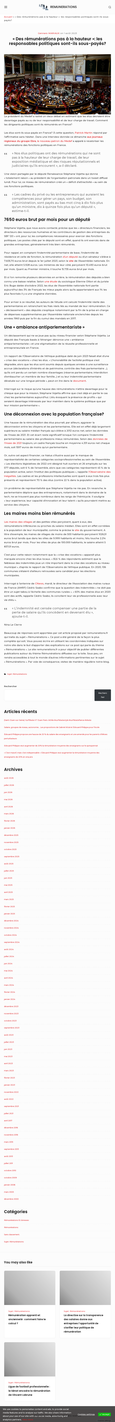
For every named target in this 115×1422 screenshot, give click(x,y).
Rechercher (10, 686)
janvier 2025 (9, 914)
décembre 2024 (11, 921)
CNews (39, 583)
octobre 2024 (10, 935)
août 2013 (8, 1156)
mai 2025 (8, 885)
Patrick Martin (83, 132)
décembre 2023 (11, 1006)
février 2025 (9, 906)
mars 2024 (9, 985)
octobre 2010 (10, 1170)
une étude (50, 281)
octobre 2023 (10, 1021)
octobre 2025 (10, 849)
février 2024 (9, 992)
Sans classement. (12, 1234)
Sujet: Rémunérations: (17, 674)
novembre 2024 (11, 928)
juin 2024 (8, 964)
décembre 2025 (11, 835)
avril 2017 (8, 1121)
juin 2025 (8, 878)
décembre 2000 (11, 1199)
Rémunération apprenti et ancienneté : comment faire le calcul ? (27, 1319)
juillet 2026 (9, 785)
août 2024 (9, 949)
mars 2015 (8, 1142)
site (71, 260)
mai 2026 (8, 799)
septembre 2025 (11, 856)
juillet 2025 (9, 871)
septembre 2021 (11, 1106)
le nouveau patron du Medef (54, 141)
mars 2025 (9, 899)
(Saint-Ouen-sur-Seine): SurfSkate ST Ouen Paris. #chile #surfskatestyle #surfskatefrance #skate (47, 720)
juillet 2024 (9, 956)
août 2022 (8, 1099)
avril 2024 (8, 978)
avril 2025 (8, 892)
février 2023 (9, 1078)
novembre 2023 (11, 1014)
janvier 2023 (9, 1085)
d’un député (70, 256)
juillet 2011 (8, 1163)
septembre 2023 (11, 1028)
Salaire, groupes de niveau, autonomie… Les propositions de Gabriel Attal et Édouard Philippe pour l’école (51, 727)
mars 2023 (9, 1071)
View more (27, 1419)
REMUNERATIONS (63, 7)
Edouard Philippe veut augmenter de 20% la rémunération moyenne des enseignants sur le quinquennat (51, 746)
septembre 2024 (11, 942)
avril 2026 (8, 807)
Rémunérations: (11, 1227)
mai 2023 (8, 1056)
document (79, 380)
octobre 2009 (10, 1178)
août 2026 (9, 778)
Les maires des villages (18, 521)
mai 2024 (8, 971)
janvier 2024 (9, 999)
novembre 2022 (11, 1092)
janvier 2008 (9, 1185)
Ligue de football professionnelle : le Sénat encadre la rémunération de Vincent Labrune (29, 1391)
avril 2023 (8, 1063)
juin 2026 (8, 792)
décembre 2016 (11, 1128)
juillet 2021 (8, 1113)
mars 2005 (9, 1192)
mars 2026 (9, 814)
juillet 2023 (9, 1042)
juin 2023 (8, 1049)
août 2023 (8, 1035)
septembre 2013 (11, 1149)
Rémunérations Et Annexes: (16, 1220)
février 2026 (9, 821)
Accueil (8, 17)
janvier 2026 (9, 828)
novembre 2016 (11, 1135)
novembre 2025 (11, 842)
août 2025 (8, 864)
